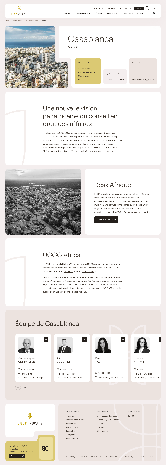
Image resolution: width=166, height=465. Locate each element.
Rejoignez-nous (125, 8)
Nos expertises (72, 427)
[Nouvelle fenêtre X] (133, 416)
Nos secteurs (71, 431)
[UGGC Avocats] (19, 10)
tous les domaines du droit (92, 284)
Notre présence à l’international (25, 21)
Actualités (142, 13)
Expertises (111, 13)
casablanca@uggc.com (143, 79)
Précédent (18, 387)
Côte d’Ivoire (88, 271)
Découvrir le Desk (106, 219)
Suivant (25, 387)
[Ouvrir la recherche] (154, 13)
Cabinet (68, 13)
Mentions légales (72, 457)
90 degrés (96, 8)
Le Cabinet (70, 416)
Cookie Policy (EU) (126, 457)
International (83, 13)
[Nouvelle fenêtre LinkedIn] (129, 416)
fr (153, 8)
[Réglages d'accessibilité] (147, 8)
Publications (102, 423)
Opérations (101, 427)
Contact (139, 8)
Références (111, 8)
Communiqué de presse (107, 416)
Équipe (99, 13)
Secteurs (126, 13)
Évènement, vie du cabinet (108, 420)
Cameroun (68, 271)
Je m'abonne (15, 456)
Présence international (75, 420)
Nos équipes (71, 423)
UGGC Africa (93, 264)
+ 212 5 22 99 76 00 (115, 79)
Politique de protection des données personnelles (99, 457)
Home (7, 21)
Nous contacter (72, 438)
